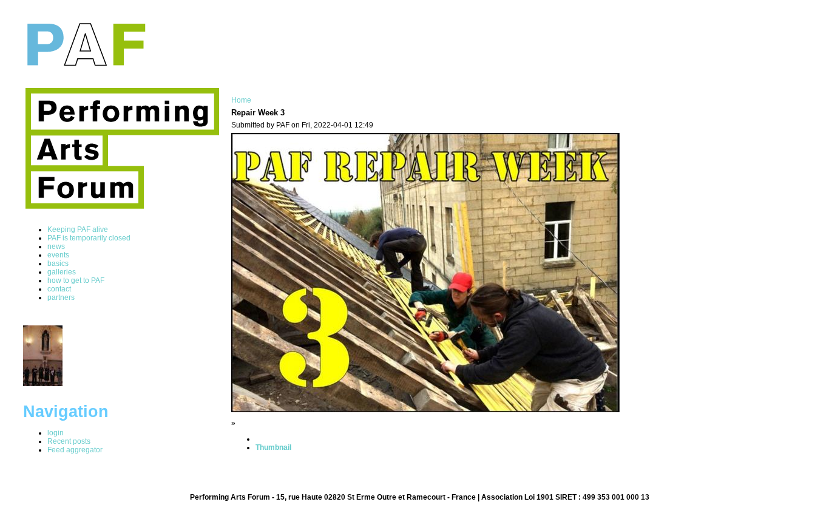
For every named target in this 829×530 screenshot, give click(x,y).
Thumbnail (273, 447)
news (56, 246)
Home (241, 100)
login (55, 433)
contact (59, 289)
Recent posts (68, 441)
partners (61, 297)
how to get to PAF (75, 280)
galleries (61, 272)
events (58, 255)
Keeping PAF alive (77, 229)
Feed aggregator (75, 450)
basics (58, 263)
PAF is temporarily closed (88, 238)
